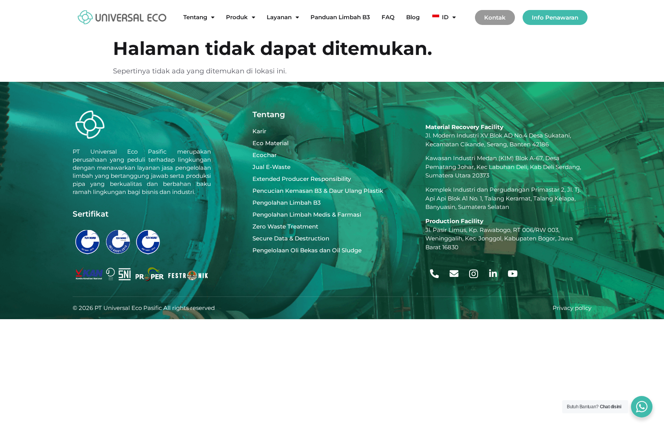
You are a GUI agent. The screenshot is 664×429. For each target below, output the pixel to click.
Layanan (279, 17)
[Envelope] (454, 274)
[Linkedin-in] (493, 274)
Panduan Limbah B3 (340, 17)
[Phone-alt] (434, 274)
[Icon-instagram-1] (473, 274)
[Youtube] (512, 274)
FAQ (388, 17)
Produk (237, 17)
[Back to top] (640, 380)
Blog (413, 17)
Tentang (195, 17)
